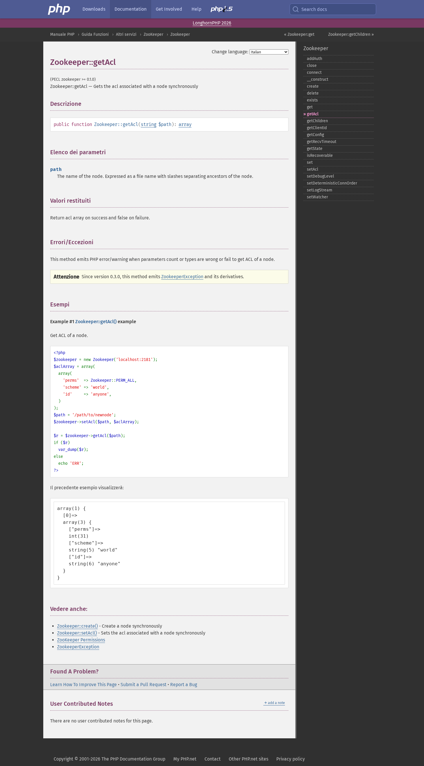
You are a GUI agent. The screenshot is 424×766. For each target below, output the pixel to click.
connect (314, 72)
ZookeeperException (182, 276)
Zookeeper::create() (77, 626)
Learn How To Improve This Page (83, 684)
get (310, 107)
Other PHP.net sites (248, 759)
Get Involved (169, 9)
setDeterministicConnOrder (332, 183)
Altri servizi (126, 34)
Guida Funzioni (95, 34)
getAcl (312, 114)
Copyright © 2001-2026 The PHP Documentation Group (109, 759)
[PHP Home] (59, 9)
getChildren (317, 120)
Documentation (131, 9)
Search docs (314, 9)
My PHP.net (184, 759)
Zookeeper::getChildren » (351, 34)
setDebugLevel (320, 176)
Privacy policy (290, 759)
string (148, 124)
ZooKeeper (153, 34)
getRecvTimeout (321, 141)
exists (312, 100)
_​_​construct (317, 79)
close (312, 65)
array (185, 124)
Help (196, 9)
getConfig (315, 134)
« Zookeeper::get (299, 34)
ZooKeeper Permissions (81, 640)
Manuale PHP (62, 34)
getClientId (317, 127)
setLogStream (319, 190)
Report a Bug (183, 684)
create (313, 86)
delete (313, 93)
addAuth (314, 58)
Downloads (93, 9)
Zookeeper (180, 34)
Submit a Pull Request (143, 684)
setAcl (312, 169)
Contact (213, 759)
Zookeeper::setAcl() (77, 633)
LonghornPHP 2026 (212, 23)
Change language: (230, 51)
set (310, 162)
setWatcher (317, 197)
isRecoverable (320, 155)
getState (314, 148)
